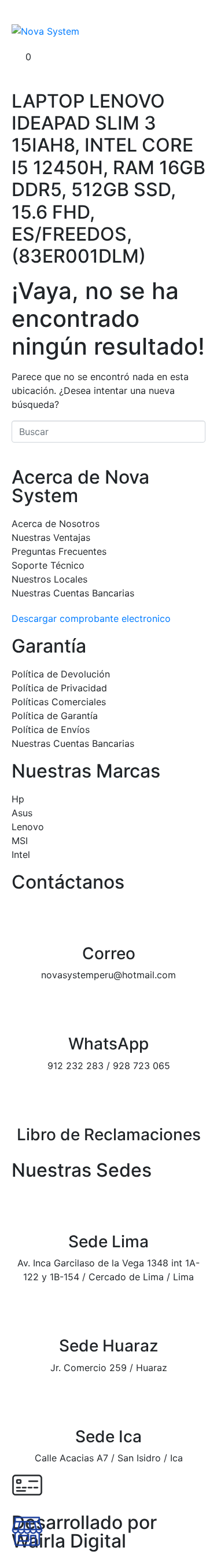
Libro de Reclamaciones (109, 1134)
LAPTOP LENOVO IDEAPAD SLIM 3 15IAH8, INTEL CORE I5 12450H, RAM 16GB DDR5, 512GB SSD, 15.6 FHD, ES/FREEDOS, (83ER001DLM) (108, 179)
